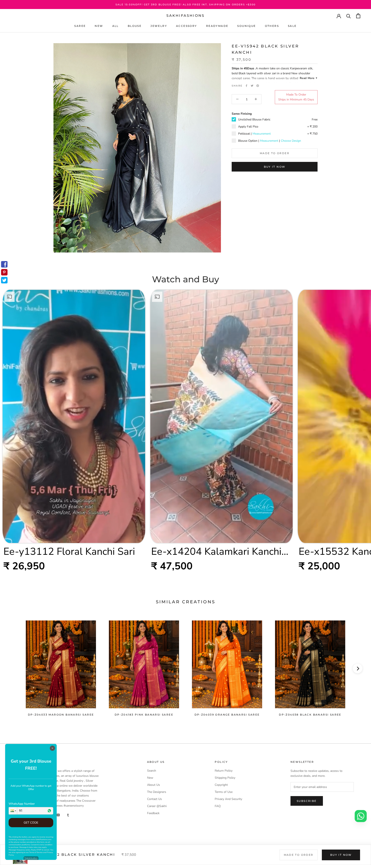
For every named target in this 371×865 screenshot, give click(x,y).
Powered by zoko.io (31, 858)
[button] (13, 810)
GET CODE (31, 823)
